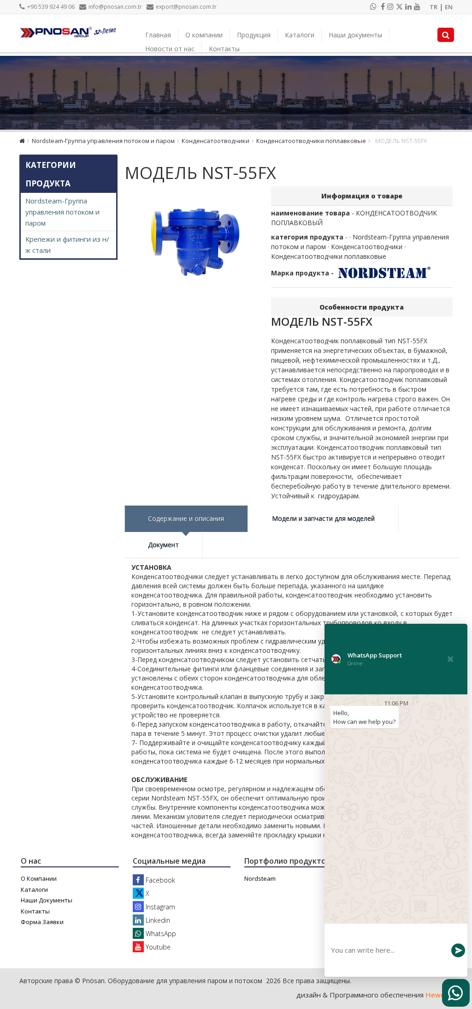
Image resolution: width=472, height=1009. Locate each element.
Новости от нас (170, 48)
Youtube (157, 947)
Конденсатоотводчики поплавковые (311, 141)
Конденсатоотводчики (215, 141)
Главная (158, 34)
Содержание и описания (186, 518)
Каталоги (299, 34)
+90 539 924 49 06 (51, 7)
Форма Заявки (42, 922)
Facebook (159, 880)
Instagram (159, 906)
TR (433, 7)
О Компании (39, 878)
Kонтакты (224, 48)
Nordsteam (260, 878)
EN (449, 7)
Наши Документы (46, 900)
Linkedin (157, 920)
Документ (163, 544)
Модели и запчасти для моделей (323, 518)
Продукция (254, 34)
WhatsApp (160, 933)
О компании (204, 34)
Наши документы (355, 34)
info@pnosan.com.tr (115, 7)
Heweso (439, 994)
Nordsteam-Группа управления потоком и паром (103, 141)
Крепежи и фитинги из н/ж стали (67, 244)
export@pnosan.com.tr (186, 7)
